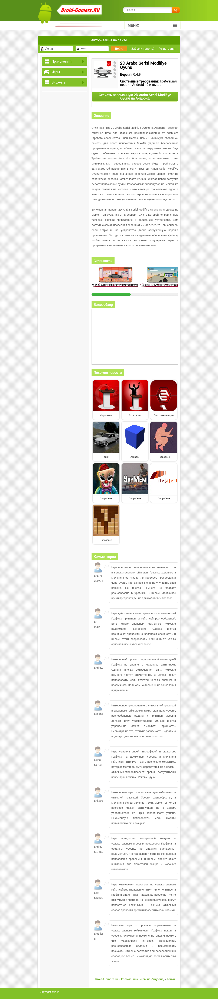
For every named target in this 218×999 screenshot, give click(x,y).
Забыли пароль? (143, 48)
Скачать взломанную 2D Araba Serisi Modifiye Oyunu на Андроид (135, 96)
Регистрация (167, 48)
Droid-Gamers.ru (106, 979)
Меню (133, 25)
